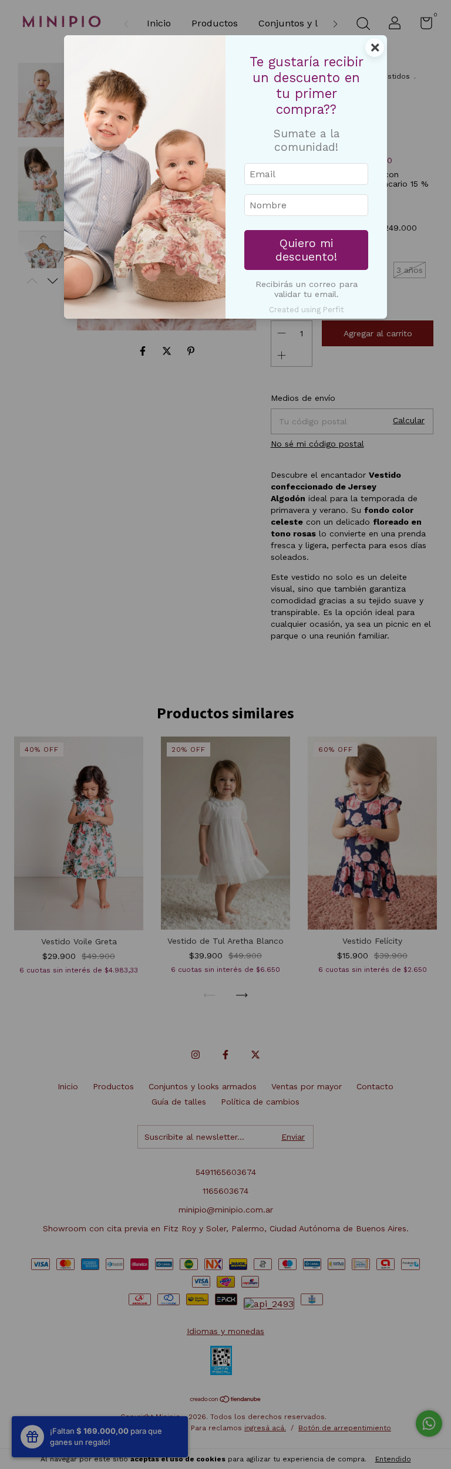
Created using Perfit (306, 309)
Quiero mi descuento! (306, 250)
